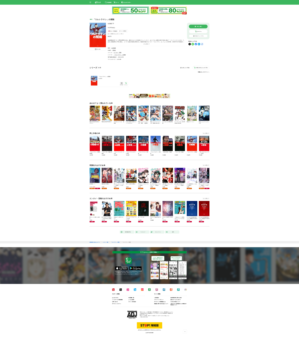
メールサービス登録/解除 (117, 299)
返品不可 (110, 36)
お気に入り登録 (185, 67)
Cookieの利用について (175, 301)
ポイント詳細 (122, 31)
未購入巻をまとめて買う (202, 67)
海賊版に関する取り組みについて (161, 303)
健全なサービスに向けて (176, 299)
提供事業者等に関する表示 (176, 297)
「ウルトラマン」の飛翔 (104, 76)
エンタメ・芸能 (117, 52)
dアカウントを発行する (144, 329)
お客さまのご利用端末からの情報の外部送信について (178, 304)
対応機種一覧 (131, 297)
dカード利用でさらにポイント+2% (115, 33)
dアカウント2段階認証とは (160, 301)
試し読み (99, 49)
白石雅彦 (110, 23)
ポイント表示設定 (132, 301)
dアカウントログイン (116, 303)
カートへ (199, 31)
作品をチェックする (199, 36)
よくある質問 (131, 299)
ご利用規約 (156, 297)
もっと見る (205, 133)
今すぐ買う (199, 26)
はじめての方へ (115, 297)
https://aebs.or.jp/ (144, 316)
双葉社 (114, 50)
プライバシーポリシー (159, 299)
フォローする (113, 23)
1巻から (200, 72)
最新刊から (206, 72)
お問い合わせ (115, 301)
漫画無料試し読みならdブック (95, 242)
